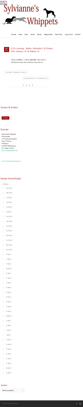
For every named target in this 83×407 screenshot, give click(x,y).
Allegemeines (48, 34)
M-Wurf (8, 316)
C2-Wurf (9, 240)
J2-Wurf (9, 207)
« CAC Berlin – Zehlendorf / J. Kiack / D (15, 72)
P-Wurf (8, 302)
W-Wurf (9, 268)
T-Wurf (8, 283)
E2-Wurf (9, 230)
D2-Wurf (9, 235)
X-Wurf (8, 264)
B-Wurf (8, 368)
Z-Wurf (8, 254)
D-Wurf (8, 358)
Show (20, 34)
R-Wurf (8, 292)
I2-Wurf (8, 212)
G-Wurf (8, 344)
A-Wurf (8, 373)
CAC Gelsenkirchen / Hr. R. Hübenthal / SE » (35, 78)
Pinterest (32, 85)
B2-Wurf (9, 245)
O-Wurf (8, 306)
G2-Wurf (9, 221)
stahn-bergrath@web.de (9, 150)
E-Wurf (8, 354)
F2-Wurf (9, 226)
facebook (23, 85)
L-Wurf (8, 320)
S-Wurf (8, 287)
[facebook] (76, 403)
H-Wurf (8, 339)
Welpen (6, 184)
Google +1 (29, 85)
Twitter (26, 85)
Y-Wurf (8, 259)
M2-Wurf (9, 193)
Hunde (32, 34)
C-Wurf (8, 363)
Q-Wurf (8, 297)
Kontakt (13, 34)
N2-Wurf (77, 34)
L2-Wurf (9, 197)
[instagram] (79, 403)
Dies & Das (58, 34)
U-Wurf (8, 278)
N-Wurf (8, 311)
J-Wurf (8, 330)
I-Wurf (8, 335)
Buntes (39, 34)
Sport (26, 34)
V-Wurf (8, 273)
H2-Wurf (9, 216)
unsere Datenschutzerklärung (11, 161)
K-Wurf (8, 325)
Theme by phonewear (10, 403)
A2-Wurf (9, 249)
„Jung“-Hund (69, 34)
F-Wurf (8, 349)
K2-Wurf (9, 202)
